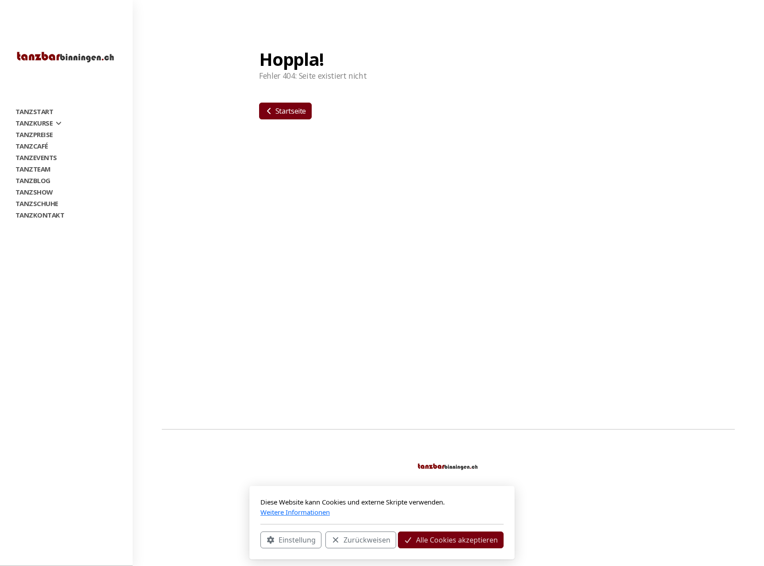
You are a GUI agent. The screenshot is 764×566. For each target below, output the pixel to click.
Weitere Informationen (295, 512)
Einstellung (297, 540)
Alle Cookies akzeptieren (457, 540)
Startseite (290, 111)
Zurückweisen (367, 540)
